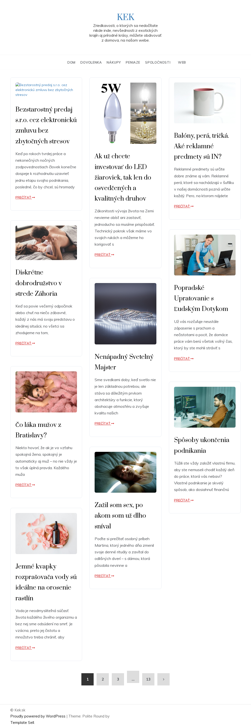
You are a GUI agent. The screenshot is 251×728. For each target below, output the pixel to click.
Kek (125, 17)
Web (182, 62)
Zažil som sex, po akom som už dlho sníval (120, 515)
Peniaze (133, 62)
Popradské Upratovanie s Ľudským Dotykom (201, 298)
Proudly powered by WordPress (38, 716)
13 (148, 679)
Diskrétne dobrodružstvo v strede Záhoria (38, 283)
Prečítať (23, 197)
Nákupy (114, 62)
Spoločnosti (158, 62)
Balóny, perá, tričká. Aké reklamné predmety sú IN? (201, 146)
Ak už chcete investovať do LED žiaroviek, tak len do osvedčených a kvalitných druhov (123, 177)
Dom (71, 62)
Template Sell (22, 722)
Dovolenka (91, 62)
